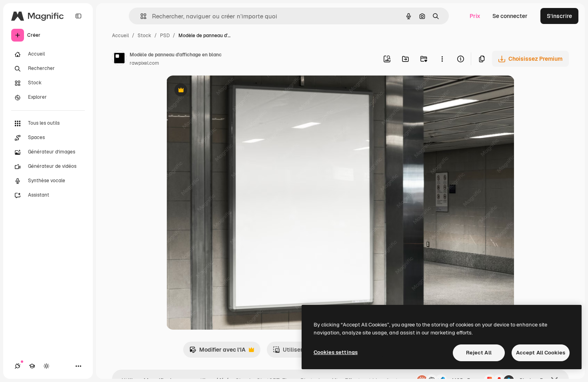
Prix (475, 16)
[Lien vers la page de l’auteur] (119, 59)
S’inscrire (559, 16)
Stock (144, 35)
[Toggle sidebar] (78, 16)
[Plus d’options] (442, 59)
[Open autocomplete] (140, 16)
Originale (219, 91)
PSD (165, 35)
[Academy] (32, 366)
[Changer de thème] (46, 366)
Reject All (479, 352)
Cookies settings (336, 352)
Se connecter (510, 16)
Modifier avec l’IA (217, 352)
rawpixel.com (144, 63)
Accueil (120, 35)
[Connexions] (17, 366)
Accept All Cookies (540, 352)
